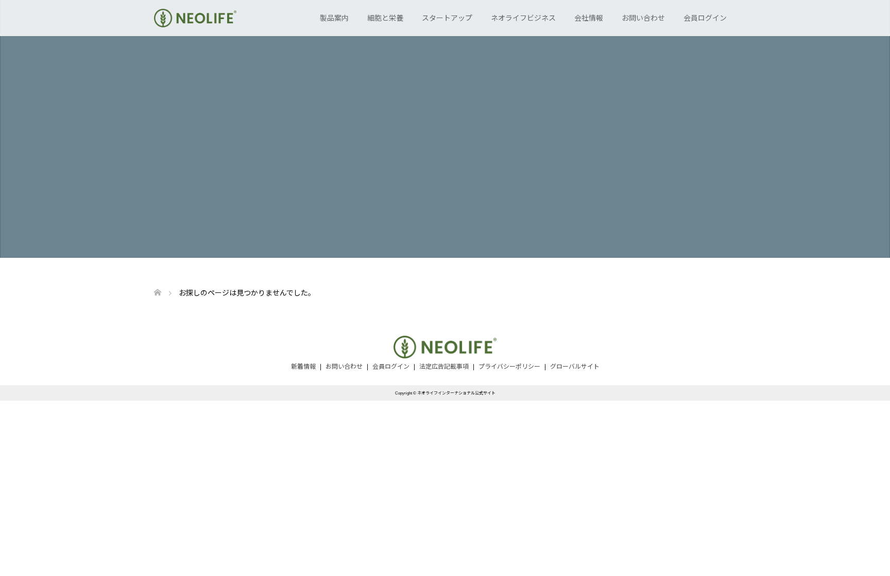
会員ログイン (705, 18)
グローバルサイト (575, 366)
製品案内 (334, 18)
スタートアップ (447, 18)
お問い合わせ (643, 18)
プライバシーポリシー (509, 366)
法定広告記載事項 (444, 366)
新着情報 (303, 366)
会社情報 (588, 18)
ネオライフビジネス (523, 18)
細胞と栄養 (385, 18)
